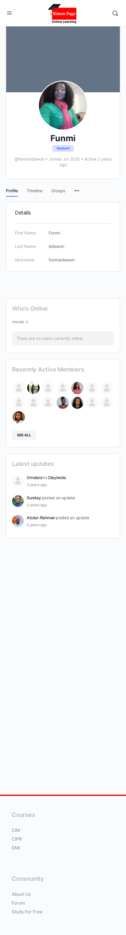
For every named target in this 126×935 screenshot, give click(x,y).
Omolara (34, 477)
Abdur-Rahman (41, 517)
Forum (18, 903)
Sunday (34, 497)
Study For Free (27, 911)
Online (20, 322)
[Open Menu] (9, 12)
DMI (16, 848)
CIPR (17, 839)
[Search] (115, 13)
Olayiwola (57, 477)
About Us (22, 894)
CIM (16, 830)
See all (24, 435)
